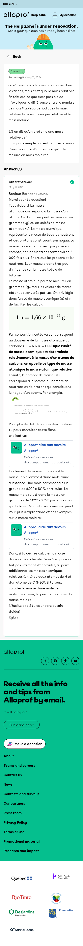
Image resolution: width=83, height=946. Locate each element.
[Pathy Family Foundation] (61, 879)
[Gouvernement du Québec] (21, 879)
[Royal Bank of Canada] (61, 914)
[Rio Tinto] (21, 898)
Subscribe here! (21, 725)
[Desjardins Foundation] (21, 914)
